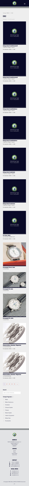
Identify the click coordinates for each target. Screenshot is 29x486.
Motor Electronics (9, 402)
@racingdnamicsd (15, 473)
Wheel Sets (7, 418)
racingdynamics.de (15, 472)
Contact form (14, 454)
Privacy (14, 452)
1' (10, 13)
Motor (6, 399)
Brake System (8, 412)
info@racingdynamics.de (15, 464)
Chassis (7, 410)
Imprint (14, 450)
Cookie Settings (14, 453)
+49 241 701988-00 (15, 462)
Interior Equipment (9, 415)
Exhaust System (9, 407)
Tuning (4, 13)
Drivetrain (7, 404)
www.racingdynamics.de (15, 466)
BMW (8, 13)
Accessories (8, 420)
